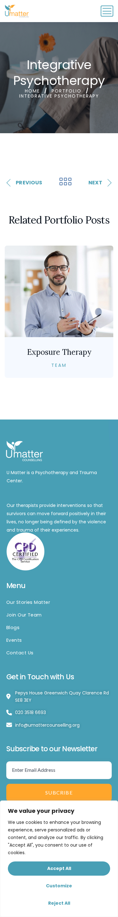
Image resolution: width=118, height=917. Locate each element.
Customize (59, 886)
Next (95, 182)
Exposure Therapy (59, 352)
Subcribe (59, 792)
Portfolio (66, 91)
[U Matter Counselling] (17, 11)
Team (58, 365)
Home (32, 91)
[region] (59, 859)
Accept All (59, 868)
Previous (29, 182)
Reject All (59, 903)
